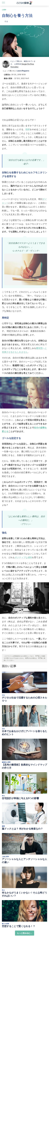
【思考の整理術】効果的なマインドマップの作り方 (24, 766)
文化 (3, 695)
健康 (3, 826)
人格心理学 (5, 856)
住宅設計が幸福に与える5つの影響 (20, 798)
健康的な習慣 (6, 762)
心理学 (4, 10)
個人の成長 (5, 923)
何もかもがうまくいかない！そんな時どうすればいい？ (24, 894)
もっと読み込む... (24, 933)
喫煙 (27, 129)
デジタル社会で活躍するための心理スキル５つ (24, 699)
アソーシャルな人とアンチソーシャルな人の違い (24, 861)
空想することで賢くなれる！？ (18, 926)
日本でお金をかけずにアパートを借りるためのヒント (24, 733)
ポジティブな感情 (23, 557)
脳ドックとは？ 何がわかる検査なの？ (22, 828)
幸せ (3, 796)
